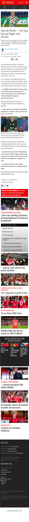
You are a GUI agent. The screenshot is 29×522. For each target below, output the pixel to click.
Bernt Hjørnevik (12, 448)
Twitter (3, 477)
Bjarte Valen (20, 453)
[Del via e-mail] (17, 59)
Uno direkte (3, 474)
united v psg (13, 179)
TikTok (3, 483)
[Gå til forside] (7, 2)
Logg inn (21, 2)
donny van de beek (7, 182)
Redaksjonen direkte (6, 472)
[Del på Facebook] (12, 59)
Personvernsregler (10, 505)
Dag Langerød (15, 446)
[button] (2, 339)
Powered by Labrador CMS (14, 511)
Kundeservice (4, 470)
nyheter (4, 179)
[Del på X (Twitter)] (14, 59)
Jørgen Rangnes (12, 451)
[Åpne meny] (26, 2)
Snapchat (3, 482)
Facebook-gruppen (6, 478)
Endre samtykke (19, 505)
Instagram (4, 480)
